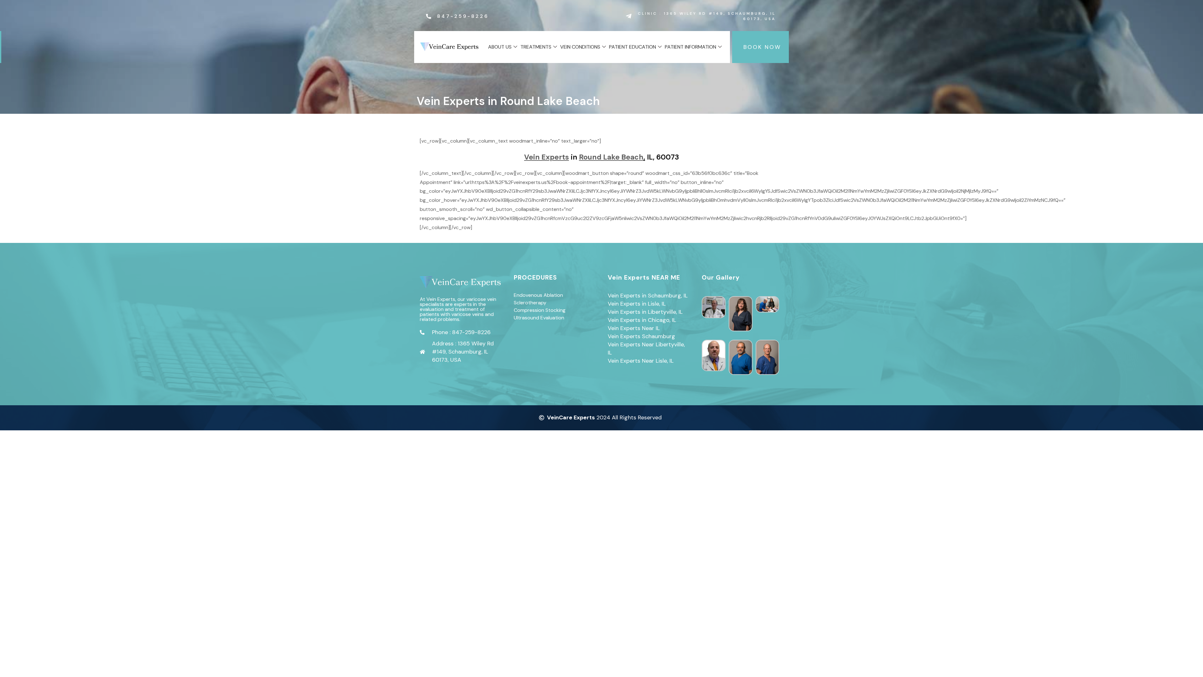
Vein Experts (546, 157)
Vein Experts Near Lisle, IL (641, 361)
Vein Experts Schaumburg (641, 336)
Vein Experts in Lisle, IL (637, 303)
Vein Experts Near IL (634, 328)
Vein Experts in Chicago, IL (642, 320)
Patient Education (632, 47)
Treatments (535, 47)
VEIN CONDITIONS (580, 47)
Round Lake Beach (611, 157)
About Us (500, 47)
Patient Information (690, 47)
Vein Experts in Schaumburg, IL (648, 295)
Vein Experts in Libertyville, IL (645, 312)
